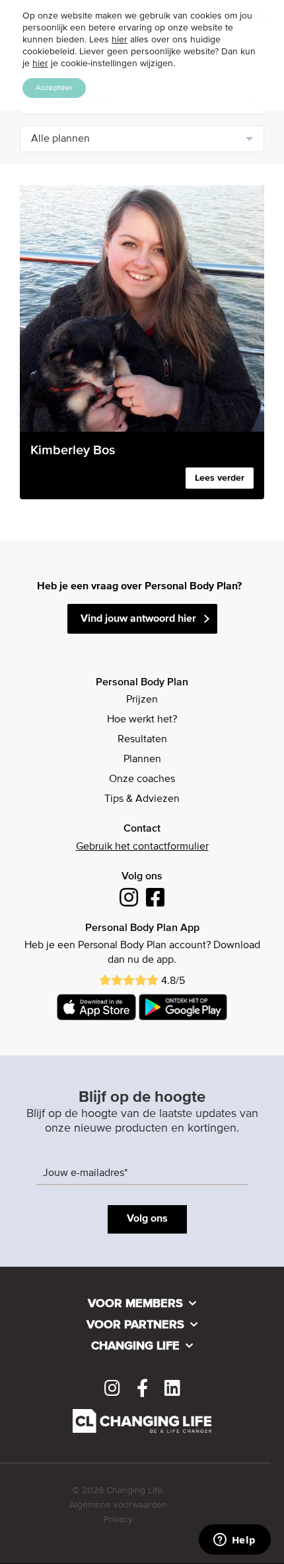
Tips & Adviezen (142, 799)
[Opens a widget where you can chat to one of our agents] (234, 1540)
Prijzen (142, 700)
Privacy (118, 1519)
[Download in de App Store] (96, 1007)
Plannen (142, 759)
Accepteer (54, 88)
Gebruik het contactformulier (142, 847)
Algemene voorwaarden (118, 1505)
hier (119, 39)
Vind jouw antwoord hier (138, 619)
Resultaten (142, 739)
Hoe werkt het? (142, 719)
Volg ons (147, 1219)
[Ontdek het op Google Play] (183, 1007)
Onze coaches (142, 779)
